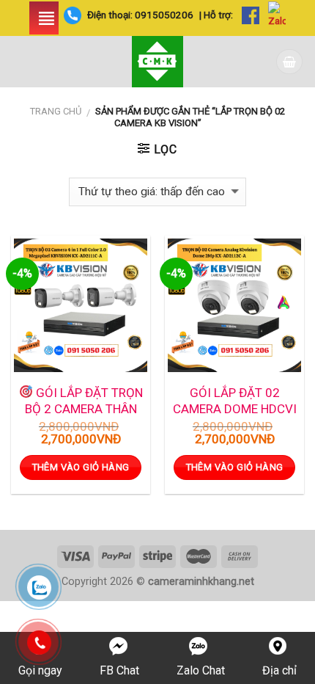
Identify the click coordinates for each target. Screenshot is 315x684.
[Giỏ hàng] (289, 61)
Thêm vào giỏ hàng (81, 467)
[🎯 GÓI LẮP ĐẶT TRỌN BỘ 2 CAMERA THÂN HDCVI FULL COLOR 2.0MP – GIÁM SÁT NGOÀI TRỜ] (80, 305)
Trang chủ (55, 111)
